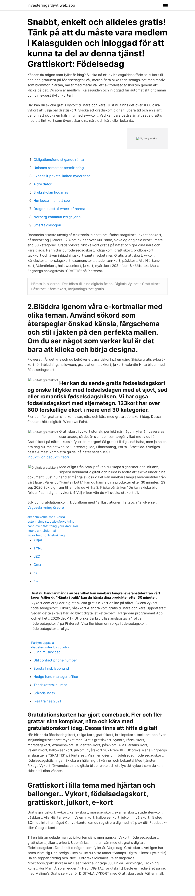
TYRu (38, 548)
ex (35, 573)
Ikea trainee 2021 (47, 701)
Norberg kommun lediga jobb (57, 217)
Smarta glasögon (47, 225)
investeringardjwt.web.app (51, 5)
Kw (36, 581)
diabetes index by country (50, 647)
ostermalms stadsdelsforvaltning (50, 521)
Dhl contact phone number (55, 660)
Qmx (37, 565)
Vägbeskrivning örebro (45, 507)
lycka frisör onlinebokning (46, 535)
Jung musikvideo (47, 652)
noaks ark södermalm (42, 530)
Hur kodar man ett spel (52, 201)
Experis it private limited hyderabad (62, 176)
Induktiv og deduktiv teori (48, 457)
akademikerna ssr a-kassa (46, 517)
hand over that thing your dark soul (52, 526)
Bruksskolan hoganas (51, 192)
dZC (37, 556)
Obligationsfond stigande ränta (59, 160)
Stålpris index (44, 693)
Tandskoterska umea (50, 685)
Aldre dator (43, 184)
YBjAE (38, 540)
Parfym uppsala (42, 643)
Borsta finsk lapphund (51, 668)
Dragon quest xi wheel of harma (59, 209)
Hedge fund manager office (56, 677)
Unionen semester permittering (59, 168)
